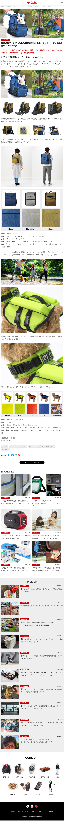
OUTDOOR (19, 777)
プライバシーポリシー (24, 811)
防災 (52, 446)
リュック (23, 446)
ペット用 (5, 446)
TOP (2, 7)
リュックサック (33, 446)
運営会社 (34, 811)
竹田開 (47, 446)
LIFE (25, 794)
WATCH (32, 777)
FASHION (6, 777)
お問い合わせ (42, 811)
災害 (41, 446)
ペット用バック (14, 446)
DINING (12, 794)
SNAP (58, 777)
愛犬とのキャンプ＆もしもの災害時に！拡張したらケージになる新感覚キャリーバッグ (36, 7)
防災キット (5, 449)
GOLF (51, 794)
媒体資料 (51, 811)
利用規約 (13, 811)
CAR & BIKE (45, 777)
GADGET (8, 7)
